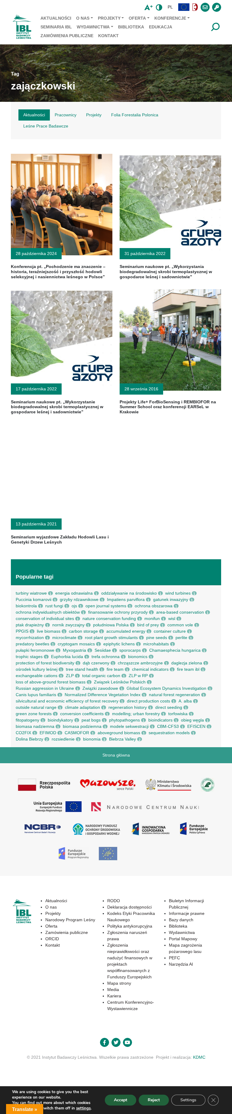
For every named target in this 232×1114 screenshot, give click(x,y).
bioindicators (160, 720)
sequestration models (169, 732)
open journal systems (105, 605)
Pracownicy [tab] (65, 114)
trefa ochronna (106, 656)
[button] (184, 7)
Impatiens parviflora (126, 599)
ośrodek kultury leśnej (36, 669)
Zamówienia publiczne (66, 35)
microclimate (64, 637)
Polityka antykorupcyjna (129, 926)
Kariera (114, 995)
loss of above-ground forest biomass (50, 682)
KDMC (199, 1057)
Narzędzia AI (181, 964)
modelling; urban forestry (136, 713)
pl (170, 7)
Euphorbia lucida (67, 656)
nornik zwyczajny (68, 624)
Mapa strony (119, 983)
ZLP (70, 675)
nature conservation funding (109, 618)
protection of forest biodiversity (45, 662)
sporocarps (130, 650)
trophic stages (29, 656)
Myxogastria (74, 650)
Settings (188, 1100)
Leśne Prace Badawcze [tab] (45, 126)
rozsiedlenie (63, 739)
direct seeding (168, 707)
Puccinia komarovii (33, 599)
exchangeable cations (36, 675)
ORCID (52, 938)
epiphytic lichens (119, 643)
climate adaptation (82, 707)
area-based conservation (180, 612)
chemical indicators (150, 669)
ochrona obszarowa (153, 605)
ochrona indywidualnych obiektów (48, 612)
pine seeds (156, 637)
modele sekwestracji (129, 726)
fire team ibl (188, 669)
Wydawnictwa (93, 26)
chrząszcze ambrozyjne (140, 662)
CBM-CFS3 (168, 726)
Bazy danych (181, 919)
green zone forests (34, 713)
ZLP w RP (138, 675)
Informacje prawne (187, 913)
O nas (82, 18)
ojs (74, 605)
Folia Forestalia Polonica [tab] (134, 114)
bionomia (92, 739)
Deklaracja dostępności (129, 907)
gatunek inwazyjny (170, 599)
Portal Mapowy (183, 938)
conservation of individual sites (45, 618)
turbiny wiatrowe (31, 593)
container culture (170, 631)
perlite (181, 637)
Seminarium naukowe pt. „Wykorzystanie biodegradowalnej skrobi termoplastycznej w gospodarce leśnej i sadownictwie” (57, 407)
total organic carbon (101, 675)
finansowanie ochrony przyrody (118, 612)
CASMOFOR (77, 732)
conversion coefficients (82, 713)
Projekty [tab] (94, 114)
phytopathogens (124, 720)
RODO (113, 900)
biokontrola (26, 605)
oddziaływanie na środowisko (129, 593)
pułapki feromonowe (35, 650)
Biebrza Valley (122, 739)
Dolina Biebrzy (29, 739)
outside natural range (36, 707)
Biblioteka (131, 26)
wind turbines (178, 593)
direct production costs (148, 701)
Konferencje (170, 18)
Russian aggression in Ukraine (45, 688)
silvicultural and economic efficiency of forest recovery (67, 701)
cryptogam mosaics (76, 643)
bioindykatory (60, 720)
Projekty (109, 18)
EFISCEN (196, 726)
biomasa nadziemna (35, 726)
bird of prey (148, 624)
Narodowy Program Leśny (70, 919)
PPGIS (22, 631)
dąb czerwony (96, 662)
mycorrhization (30, 637)
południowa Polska (111, 624)
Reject (154, 1100)
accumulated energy (125, 631)
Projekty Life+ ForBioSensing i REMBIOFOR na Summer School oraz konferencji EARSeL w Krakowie (168, 407)
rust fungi (54, 605)
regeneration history (127, 707)
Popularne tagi (34, 577)
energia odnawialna (74, 593)
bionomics (137, 656)
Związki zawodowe (100, 688)
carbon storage (83, 631)
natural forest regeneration (174, 694)
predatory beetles (32, 643)
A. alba (185, 701)
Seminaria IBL (56, 26)
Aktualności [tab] (34, 114)
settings (83, 1108)
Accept (120, 1100)
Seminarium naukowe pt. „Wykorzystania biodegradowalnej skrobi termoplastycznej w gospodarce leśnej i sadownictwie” (166, 271)
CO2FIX (23, 732)
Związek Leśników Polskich (120, 682)
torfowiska (178, 713)
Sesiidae (103, 650)
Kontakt (108, 35)
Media (113, 989)
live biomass (48, 631)
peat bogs (91, 720)
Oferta (137, 18)
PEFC (174, 957)
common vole (180, 624)
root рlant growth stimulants (111, 637)
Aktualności (55, 18)
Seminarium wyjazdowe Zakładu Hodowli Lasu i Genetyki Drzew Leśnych (60, 539)
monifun (152, 618)
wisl (171, 618)
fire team (115, 669)
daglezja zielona (186, 662)
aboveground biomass (119, 732)
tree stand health (82, 669)
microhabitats (156, 643)
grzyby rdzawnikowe (79, 599)
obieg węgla (192, 720)
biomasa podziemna (82, 726)
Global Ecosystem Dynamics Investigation (166, 688)
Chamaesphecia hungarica (175, 650)
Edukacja (160, 26)
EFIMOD (48, 732)
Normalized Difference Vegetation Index (102, 694)
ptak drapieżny (30, 624)
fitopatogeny (27, 720)
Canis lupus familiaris (36, 694)
